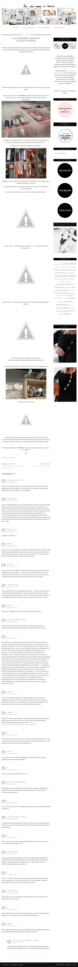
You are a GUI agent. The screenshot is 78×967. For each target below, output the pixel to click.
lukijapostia (66, 272)
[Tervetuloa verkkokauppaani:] (65, 48)
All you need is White (15, 964)
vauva (68, 281)
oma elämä (70, 263)
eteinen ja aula (59, 279)
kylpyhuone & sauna (62, 295)
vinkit (59, 302)
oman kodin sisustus (65, 276)
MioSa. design (44, 27)
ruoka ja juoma (68, 311)
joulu (70, 270)
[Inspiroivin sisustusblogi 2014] (65, 142)
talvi (69, 267)
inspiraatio (59, 287)
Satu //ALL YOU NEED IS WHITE (26, 940)
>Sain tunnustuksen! (41, 465)
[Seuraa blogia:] (65, 177)
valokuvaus (72, 272)
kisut (66, 308)
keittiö (74, 270)
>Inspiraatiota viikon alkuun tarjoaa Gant (13, 466)
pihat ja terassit (60, 293)
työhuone (73, 290)
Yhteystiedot (59, 27)
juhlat (67, 314)
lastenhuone (57, 264)
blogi (62, 264)
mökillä (70, 314)
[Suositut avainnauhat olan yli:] (65, 362)
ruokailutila (59, 290)
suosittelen (65, 298)
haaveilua (61, 314)
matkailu (66, 290)
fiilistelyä (72, 298)
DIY (62, 302)
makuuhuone (71, 293)
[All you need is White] (39, 13)
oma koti (5, 457)
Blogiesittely (29, 27)
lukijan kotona (71, 304)
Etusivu (16, 27)
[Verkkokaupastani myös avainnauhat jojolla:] (65, 252)
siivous (11, 457)
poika (74, 287)
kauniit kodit (67, 279)
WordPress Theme (63, 964)
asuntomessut (67, 287)
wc (15, 457)
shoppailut (59, 273)
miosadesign (63, 267)
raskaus (72, 267)
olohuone (60, 308)
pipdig (74, 964)
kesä (72, 284)
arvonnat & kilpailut (61, 270)
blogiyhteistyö (61, 305)
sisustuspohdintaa (63, 284)
